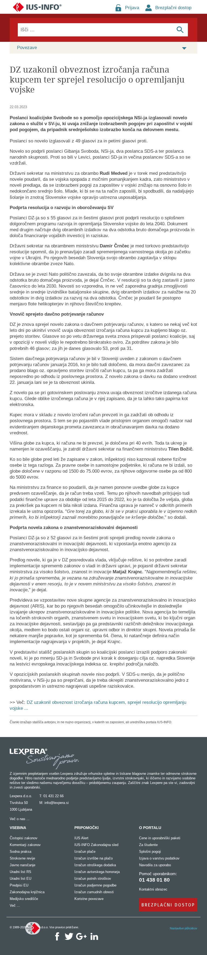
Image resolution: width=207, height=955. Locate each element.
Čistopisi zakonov (23, 838)
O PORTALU (150, 828)
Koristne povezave (89, 899)
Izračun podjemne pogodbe (95, 885)
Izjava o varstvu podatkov (159, 858)
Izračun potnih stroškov (92, 878)
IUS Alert (81, 838)
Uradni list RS (20, 872)
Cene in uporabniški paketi (159, 838)
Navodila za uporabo (155, 865)
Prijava (132, 7)
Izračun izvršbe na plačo (93, 858)
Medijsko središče (24, 899)
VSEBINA (18, 828)
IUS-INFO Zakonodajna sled (96, 845)
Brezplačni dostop (173, 7)
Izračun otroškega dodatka (95, 865)
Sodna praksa (20, 852)
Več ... (15, 905)
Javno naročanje (22, 865)
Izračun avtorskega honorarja (97, 872)
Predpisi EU (19, 885)
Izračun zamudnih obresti (94, 892)
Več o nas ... (20, 819)
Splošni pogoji (150, 852)
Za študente (148, 845)
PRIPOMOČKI (86, 828)
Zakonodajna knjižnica (27, 892)
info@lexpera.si (56, 803)
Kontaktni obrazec (153, 889)
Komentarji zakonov (25, 845)
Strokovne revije (22, 858)
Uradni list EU (20, 878)
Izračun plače (84, 852)
